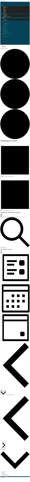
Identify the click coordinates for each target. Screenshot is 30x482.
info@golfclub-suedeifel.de (3, 1)
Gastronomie (3, 33)
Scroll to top (3, 477)
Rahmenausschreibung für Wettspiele (6, 16)
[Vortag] (16, 387)
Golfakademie (5, 24)
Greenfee (4, 25)
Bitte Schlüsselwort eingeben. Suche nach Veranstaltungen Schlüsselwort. (9, 216)
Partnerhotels (5, 27)
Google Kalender (4, 471)
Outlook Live (3, 473)
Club (2, 22)
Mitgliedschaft (5, 26)
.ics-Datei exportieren (4, 474)
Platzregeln (4, 32)
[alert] (15, 159)
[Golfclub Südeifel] (3, 3)
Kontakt (3, 34)
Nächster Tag (3, 442)
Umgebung (4, 28)
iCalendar (3, 472)
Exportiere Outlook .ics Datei (5, 475)
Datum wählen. (8, 394)
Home (2, 21)
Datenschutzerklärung (5, 20)
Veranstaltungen (5, 29)
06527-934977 (2, 0)
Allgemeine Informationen (6, 31)
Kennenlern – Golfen (6, 23)
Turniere (3, 13)
